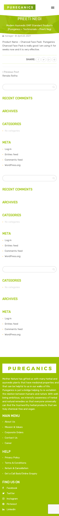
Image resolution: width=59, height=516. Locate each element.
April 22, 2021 (24, 36)
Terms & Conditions (15, 462)
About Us (10, 421)
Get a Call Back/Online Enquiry (21, 473)
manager (8, 36)
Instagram (12, 498)
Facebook (12, 488)
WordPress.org (12, 165)
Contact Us (11, 437)
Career (8, 443)
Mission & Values (14, 427)
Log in (8, 149)
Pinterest (12, 504)
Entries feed (11, 154)
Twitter (11, 493)
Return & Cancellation (16, 468)
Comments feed (13, 159)
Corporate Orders (14, 432)
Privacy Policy (12, 457)
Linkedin (11, 509)
